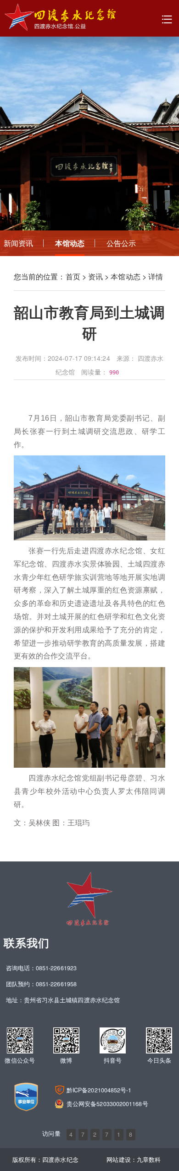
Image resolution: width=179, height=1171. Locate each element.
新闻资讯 (18, 243)
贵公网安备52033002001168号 (107, 1104)
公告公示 (121, 243)
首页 (73, 276)
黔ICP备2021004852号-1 (99, 1090)
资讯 (95, 276)
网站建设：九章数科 (133, 1159)
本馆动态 (69, 243)
